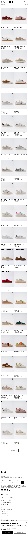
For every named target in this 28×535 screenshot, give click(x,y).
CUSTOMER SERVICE (6, 500)
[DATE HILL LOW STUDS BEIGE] (20, 58)
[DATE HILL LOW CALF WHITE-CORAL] (7, 101)
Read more (13, 528)
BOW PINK (5, 351)
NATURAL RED (7, 287)
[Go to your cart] (23, 2)
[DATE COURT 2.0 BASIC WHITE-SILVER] (7, 409)
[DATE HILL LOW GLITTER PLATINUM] (7, 168)
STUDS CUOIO (6, 88)
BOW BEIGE (5, 330)
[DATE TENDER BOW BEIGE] (7, 321)
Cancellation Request (6, 509)
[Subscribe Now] (22, 482)
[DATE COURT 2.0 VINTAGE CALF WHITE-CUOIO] (20, 386)
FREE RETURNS (4, 504)
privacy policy (23, 485)
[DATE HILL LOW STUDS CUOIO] (7, 80)
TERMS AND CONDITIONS (7, 502)
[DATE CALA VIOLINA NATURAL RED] (7, 279)
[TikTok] (9, 490)
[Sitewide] (4, 2)
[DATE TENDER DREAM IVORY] (20, 279)
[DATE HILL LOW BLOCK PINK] (20, 16)
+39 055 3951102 (8, 497)
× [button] (26, 522)
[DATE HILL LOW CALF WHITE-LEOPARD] (7, 123)
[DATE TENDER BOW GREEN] (20, 321)
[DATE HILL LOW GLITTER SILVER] (20, 168)
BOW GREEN (19, 330)
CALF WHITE (6, 244)
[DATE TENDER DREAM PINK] (7, 300)
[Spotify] (7, 490)
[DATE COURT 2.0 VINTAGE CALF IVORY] (7, 386)
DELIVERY (3, 506)
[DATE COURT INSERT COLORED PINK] (20, 409)
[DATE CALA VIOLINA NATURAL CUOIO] (20, 256)
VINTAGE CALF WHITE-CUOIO (20, 396)
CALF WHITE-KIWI (20, 110)
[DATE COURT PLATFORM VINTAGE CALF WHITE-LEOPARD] (7, 431)
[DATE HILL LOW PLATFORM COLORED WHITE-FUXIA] (20, 213)
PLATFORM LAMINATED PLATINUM (19, 440)
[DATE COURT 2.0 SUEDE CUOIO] (7, 364)
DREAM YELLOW (19, 309)
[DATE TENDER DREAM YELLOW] (20, 300)
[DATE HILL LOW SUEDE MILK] (7, 58)
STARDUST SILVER (20, 154)
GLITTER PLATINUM (5, 178)
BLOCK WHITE (6, 46)
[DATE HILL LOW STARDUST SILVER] (20, 146)
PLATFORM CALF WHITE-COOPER (7, 200)
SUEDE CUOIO (6, 372)
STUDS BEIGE (19, 67)
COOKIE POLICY (5, 507)
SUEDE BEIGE (19, 46)
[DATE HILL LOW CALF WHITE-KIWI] (20, 101)
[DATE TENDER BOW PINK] (7, 343)
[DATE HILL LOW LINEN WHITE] (20, 80)
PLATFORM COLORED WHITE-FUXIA (19, 222)
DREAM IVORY (19, 287)
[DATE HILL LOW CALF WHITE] (7, 235)
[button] (1, 2)
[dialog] (14, 528)
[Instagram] (5, 490)
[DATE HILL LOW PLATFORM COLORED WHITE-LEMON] (7, 213)
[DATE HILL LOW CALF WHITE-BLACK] (20, 235)
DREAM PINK (5, 309)
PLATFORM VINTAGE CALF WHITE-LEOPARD (7, 440)
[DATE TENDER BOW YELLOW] (20, 343)
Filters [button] (3, 4)
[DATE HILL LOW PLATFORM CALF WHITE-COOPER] (7, 190)
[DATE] (14, 2)
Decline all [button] (20, 532)
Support (6, 494)
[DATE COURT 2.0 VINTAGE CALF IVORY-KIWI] (20, 364)
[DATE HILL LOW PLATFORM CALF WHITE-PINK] (20, 190)
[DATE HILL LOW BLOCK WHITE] (7, 37)
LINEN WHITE (19, 88)
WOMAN (26, 4)
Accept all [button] (7, 532)
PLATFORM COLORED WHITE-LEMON (6, 222)
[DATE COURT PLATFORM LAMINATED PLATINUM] (20, 431)
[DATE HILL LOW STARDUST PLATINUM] (7, 146)
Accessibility (4, 515)
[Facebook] (2, 490)
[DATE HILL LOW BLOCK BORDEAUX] (7, 16)
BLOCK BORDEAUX (7, 24)
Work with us (4, 511)
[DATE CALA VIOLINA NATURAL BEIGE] (7, 256)
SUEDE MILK (6, 67)
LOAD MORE (14, 450)
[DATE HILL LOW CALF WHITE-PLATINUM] (20, 123)
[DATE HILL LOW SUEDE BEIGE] (20, 37)
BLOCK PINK (19, 24)
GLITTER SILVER (20, 177)
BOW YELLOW (19, 351)
